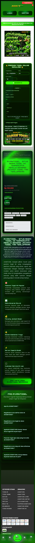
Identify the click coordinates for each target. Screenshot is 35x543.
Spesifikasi (10, 226)
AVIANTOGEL (8, 213)
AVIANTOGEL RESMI (23, 506)
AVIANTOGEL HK (22, 508)
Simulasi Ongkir (12, 230)
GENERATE (17, 83)
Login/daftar (28, 2)
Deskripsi (9, 223)
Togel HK (6, 153)
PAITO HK (5, 501)
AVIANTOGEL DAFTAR (10, 215)
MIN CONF (8, 76)
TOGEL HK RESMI (7, 508)
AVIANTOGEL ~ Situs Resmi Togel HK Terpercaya (17, 155)
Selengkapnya (9, 192)
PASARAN (9, 70)
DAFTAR (7, 198)
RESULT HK (5, 504)
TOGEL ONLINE (6, 494)
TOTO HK (5, 499)
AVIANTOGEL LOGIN (25, 213)
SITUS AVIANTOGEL (23, 501)
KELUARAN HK (6, 506)
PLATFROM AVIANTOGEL (24, 504)
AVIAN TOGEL (15, 213)
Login (9, 13)
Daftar (25, 13)
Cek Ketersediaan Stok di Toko (14, 208)
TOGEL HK (23, 215)
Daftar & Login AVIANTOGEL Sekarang (17, 381)
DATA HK (4, 497)
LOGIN (7, 203)
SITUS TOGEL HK (9, 217)
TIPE (19, 70)
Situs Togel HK (14, 153)
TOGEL (18, 215)
